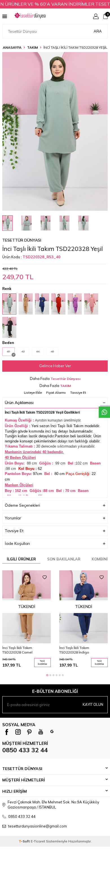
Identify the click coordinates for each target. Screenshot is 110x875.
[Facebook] (6, 731)
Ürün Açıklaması (19, 402)
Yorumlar (13, 518)
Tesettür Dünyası (21, 240)
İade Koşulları (17, 543)
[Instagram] (18, 731)
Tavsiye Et (78, 392)
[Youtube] (40, 731)
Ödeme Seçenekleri (22, 505)
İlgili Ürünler (21, 559)
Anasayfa (12, 47)
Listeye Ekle (33, 392)
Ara (98, 31)
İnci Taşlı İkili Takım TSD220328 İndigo (74, 650)
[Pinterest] (29, 731)
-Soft (25, 841)
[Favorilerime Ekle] (45, 577)
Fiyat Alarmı (56, 392)
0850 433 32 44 (25, 750)
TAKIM (32, 47)
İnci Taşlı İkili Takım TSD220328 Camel (17, 650)
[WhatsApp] (51, 731)
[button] (47, 675)
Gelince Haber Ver (55, 366)
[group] (55, 131)
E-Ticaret (38, 841)
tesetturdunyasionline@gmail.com (37, 826)
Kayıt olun (93, 704)
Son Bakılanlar (63, 559)
